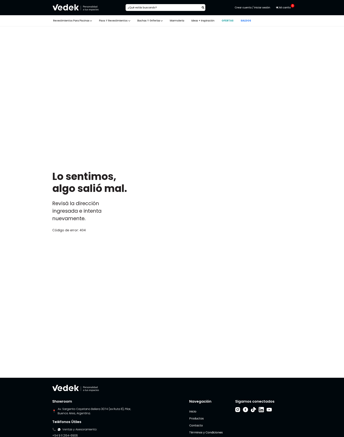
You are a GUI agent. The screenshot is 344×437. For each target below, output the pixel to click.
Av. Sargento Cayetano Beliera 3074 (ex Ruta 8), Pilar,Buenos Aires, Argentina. (94, 411)
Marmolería (177, 20)
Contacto (196, 425)
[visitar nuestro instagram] (237, 409)
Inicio (192, 411)
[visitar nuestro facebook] (245, 409)
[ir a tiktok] (253, 409)
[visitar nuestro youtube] (269, 409)
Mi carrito (285, 7)
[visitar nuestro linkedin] (261, 409)
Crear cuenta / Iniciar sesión (252, 7)
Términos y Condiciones (206, 432)
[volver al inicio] (75, 388)
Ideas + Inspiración (202, 20)
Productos (196, 418)
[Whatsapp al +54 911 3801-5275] (59, 429)
